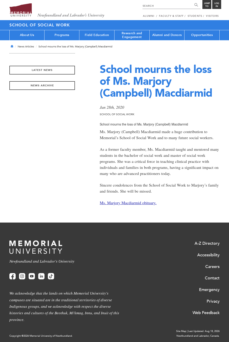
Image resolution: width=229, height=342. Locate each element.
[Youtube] (32, 276)
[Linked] (41, 276)
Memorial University (56, 10)
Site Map (181, 331)
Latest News (42, 70)
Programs (62, 35)
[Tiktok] (51, 276)
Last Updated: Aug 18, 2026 (204, 331)
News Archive (42, 85)
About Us (27, 35)
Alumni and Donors (167, 35)
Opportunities (202, 35)
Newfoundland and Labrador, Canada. (198, 335)
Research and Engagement (132, 35)
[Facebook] (12, 276)
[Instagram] (22, 276)
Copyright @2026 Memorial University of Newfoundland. (41, 335)
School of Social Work (39, 25)
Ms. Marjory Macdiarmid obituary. (128, 202)
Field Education (97, 35)
